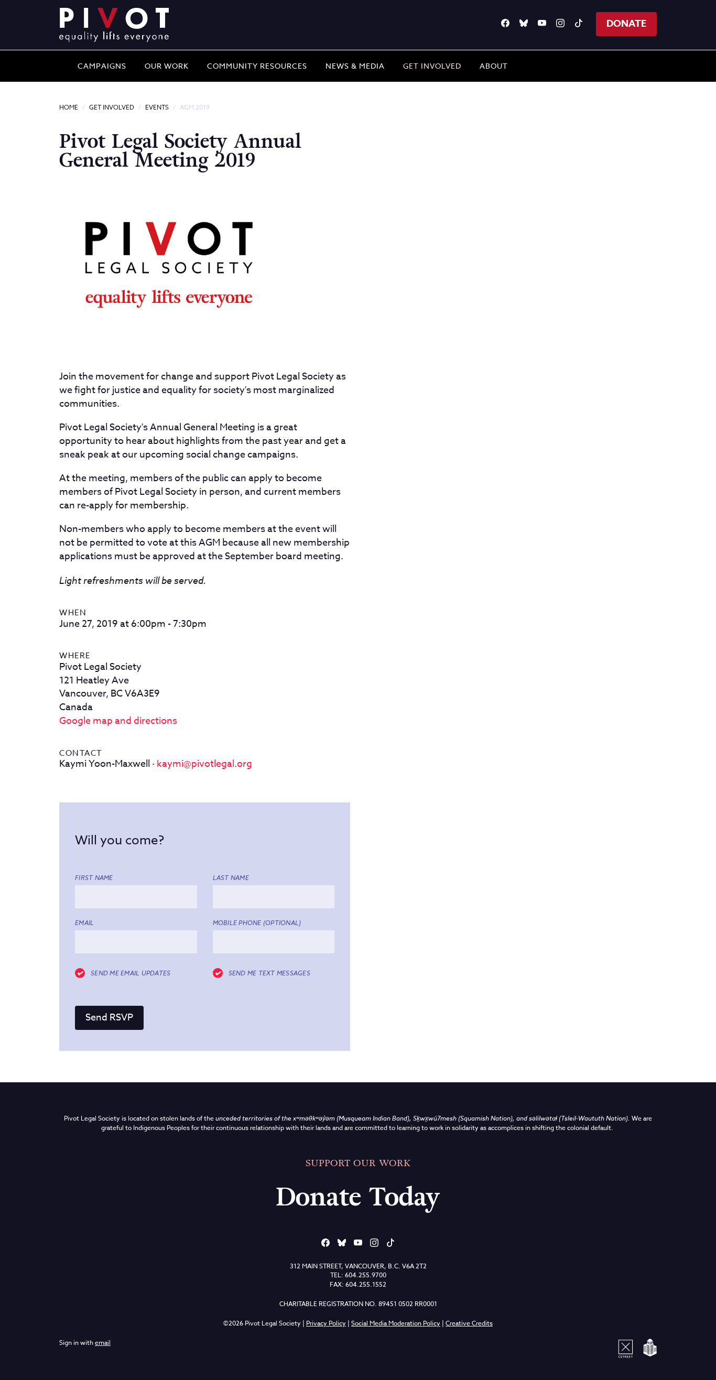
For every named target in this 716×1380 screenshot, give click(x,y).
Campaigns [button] (102, 66)
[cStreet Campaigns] (627, 1347)
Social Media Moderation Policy (395, 1323)
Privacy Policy (326, 1323)
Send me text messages (269, 973)
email (103, 1342)
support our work (358, 1163)
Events (157, 107)
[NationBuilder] (648, 1347)
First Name (94, 878)
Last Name (231, 878)
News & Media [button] (355, 66)
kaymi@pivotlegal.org (204, 764)
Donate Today (358, 1197)
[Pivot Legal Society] (114, 25)
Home (68, 107)
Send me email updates (130, 973)
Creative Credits (469, 1323)
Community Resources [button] (257, 66)
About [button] (494, 66)
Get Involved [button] (432, 66)
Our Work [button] (167, 66)
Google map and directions (118, 721)
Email (84, 923)
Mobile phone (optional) (257, 923)
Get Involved (111, 107)
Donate (626, 23)
